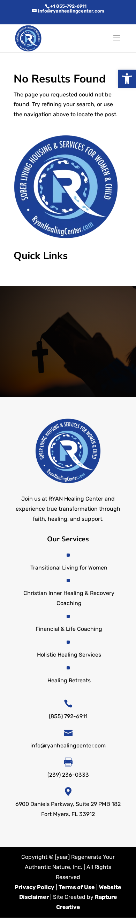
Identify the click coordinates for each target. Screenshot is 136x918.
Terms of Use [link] (77, 887)
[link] (127, 79)
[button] (116, 42)
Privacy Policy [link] (34, 887)
